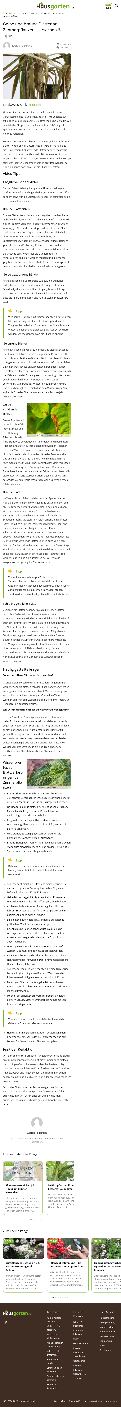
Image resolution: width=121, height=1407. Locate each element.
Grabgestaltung (107, 1322)
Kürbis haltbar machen (54, 1319)
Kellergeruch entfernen (53, 1353)
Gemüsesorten (80, 1343)
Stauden (77, 1378)
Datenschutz (60, 1401)
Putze (102, 1345)
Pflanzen (11, 13)
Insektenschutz (107, 1327)
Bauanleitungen (108, 1331)
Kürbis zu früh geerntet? (54, 1328)
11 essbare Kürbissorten (53, 1336)
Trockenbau (105, 1350)
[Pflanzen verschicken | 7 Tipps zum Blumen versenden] (22, 1171)
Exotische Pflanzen (78, 1332)
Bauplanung (106, 1340)
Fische (76, 1338)
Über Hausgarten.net (92, 1401)
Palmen (77, 1365)
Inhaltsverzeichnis (22, 105)
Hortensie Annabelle (52, 1386)
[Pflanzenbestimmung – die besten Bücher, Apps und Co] (67, 1248)
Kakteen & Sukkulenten (79, 1354)
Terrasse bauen (107, 1336)
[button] (31, 1220)
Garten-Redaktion (22, 46)
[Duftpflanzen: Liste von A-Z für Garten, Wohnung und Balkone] (23, 1248)
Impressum (111, 1401)
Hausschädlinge (108, 1317)
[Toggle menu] (4, 6)
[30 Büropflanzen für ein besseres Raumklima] (65, 1171)
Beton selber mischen (53, 1361)
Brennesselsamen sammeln (55, 1378)
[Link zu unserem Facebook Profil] (6, 1322)
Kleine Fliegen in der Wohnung (55, 1344)
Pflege (20, 13)
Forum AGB (74, 1401)
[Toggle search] (116, 6)
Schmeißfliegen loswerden (54, 1369)
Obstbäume (79, 1360)
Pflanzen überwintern (79, 1372)
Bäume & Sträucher (78, 1324)
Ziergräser (78, 1348)
